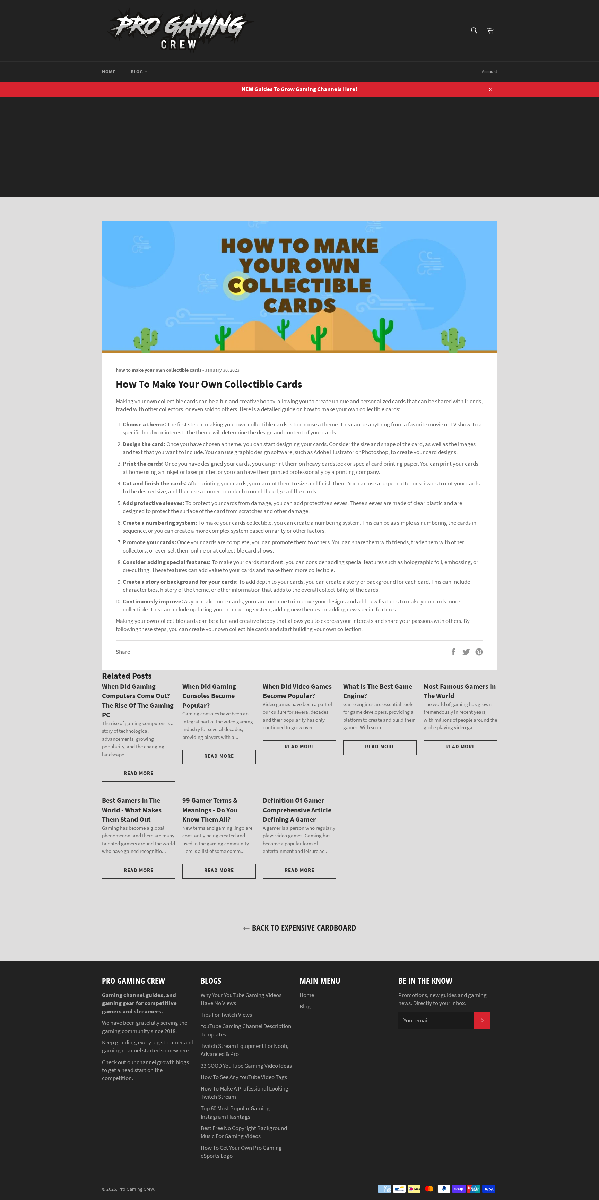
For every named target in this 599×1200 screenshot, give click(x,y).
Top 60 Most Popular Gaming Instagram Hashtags (235, 1112)
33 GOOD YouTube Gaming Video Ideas (246, 1065)
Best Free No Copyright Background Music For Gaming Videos (244, 1132)
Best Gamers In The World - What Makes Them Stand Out (132, 809)
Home (109, 72)
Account (489, 71)
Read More (139, 773)
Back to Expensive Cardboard (303, 927)
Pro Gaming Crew (136, 1189)
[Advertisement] (299, 148)
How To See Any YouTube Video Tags (244, 1077)
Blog (137, 72)
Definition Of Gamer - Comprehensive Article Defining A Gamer (297, 809)
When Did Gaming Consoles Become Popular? (209, 695)
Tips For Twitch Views (226, 1014)
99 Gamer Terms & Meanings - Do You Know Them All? (209, 809)
